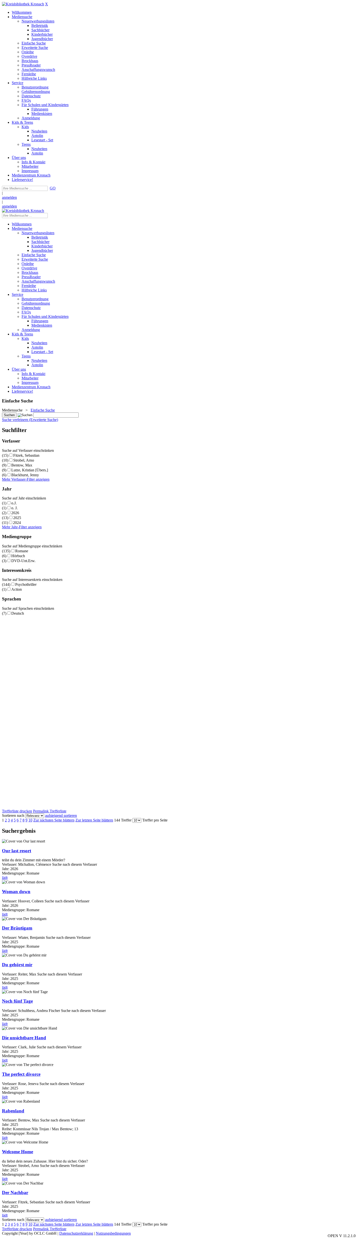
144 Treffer (123, 820)
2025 (17, 518)
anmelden (9, 197)
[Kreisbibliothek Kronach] (23, 4)
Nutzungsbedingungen (113, 1233)
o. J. (14, 508)
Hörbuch (18, 556)
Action (16, 589)
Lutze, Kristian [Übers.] (29, 470)
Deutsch (17, 613)
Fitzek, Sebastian (26, 455)
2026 (15, 513)
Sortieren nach (13, 815)
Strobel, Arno (23, 460)
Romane (21, 551)
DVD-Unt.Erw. (23, 561)
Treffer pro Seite (155, 820)
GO (53, 188)
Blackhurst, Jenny (25, 475)
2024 (17, 523)
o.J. (14, 503)
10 (30, 820)
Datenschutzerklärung (76, 1233)
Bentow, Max (21, 465)
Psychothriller (25, 584)
